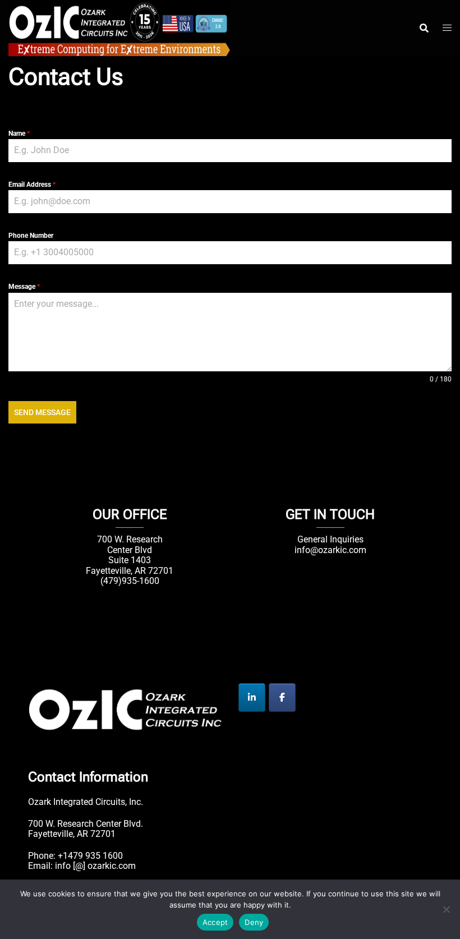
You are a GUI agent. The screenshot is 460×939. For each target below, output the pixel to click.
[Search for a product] (424, 28)
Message (24, 287)
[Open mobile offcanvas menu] (447, 28)
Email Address (32, 184)
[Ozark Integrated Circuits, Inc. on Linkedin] (251, 697)
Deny (254, 922)
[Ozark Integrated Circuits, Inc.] (119, 27)
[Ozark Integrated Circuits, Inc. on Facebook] (282, 697)
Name (19, 133)
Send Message (42, 412)
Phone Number (30, 236)
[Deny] (446, 909)
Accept (215, 922)
